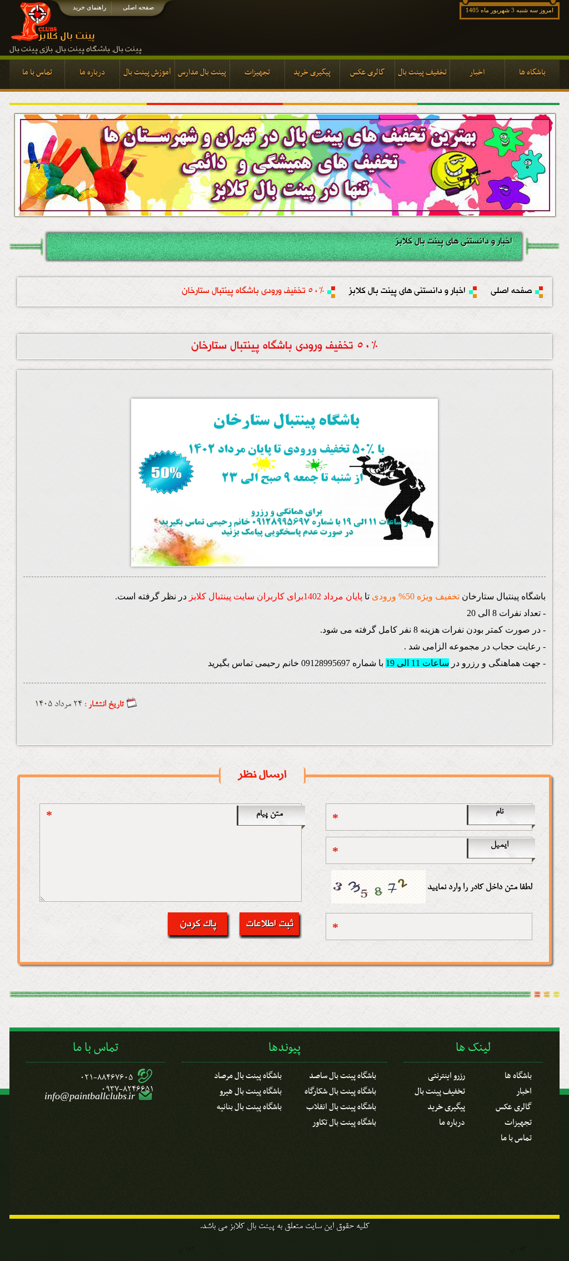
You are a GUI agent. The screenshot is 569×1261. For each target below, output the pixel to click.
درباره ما (452, 1120)
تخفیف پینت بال (440, 1089)
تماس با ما (516, 1136)
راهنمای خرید (89, 7)
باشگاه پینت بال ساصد (342, 1074)
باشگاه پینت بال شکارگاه (340, 1089)
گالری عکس (514, 1105)
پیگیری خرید (446, 1105)
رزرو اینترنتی (446, 1074)
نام (499, 812)
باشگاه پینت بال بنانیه (249, 1105)
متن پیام (269, 814)
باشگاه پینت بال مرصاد (248, 1074)
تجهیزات (518, 1120)
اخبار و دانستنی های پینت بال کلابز (407, 291)
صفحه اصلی (138, 7)
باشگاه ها (518, 1074)
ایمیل (499, 845)
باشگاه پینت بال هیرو (250, 1089)
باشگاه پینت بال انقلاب (341, 1105)
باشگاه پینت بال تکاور (344, 1120)
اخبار (524, 1089)
